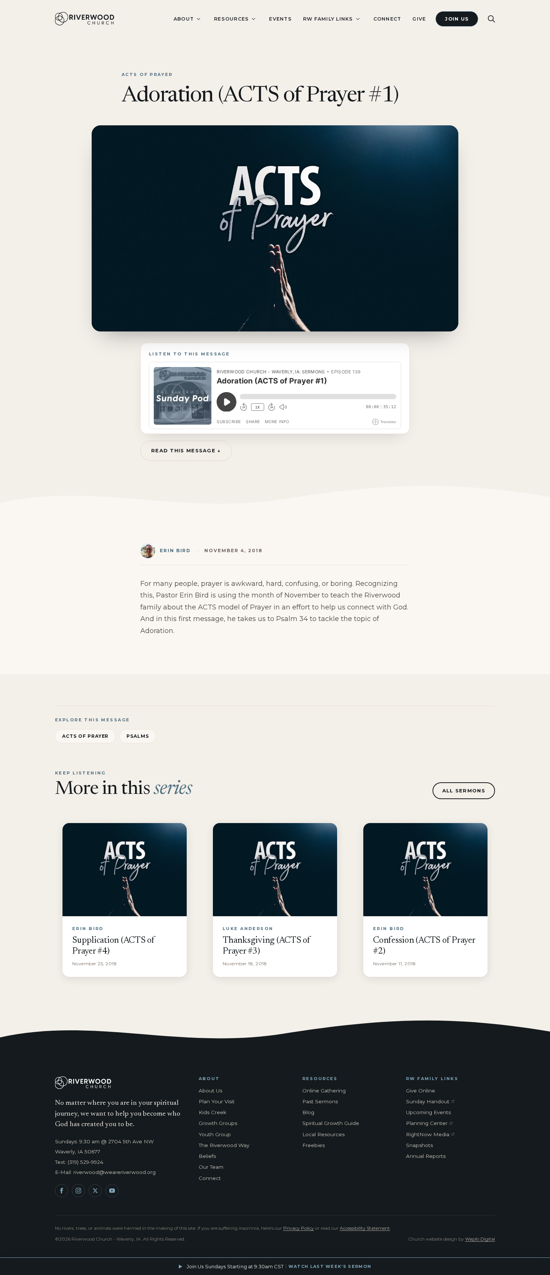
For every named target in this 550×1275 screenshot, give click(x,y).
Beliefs (207, 1156)
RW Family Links (328, 19)
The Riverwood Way (224, 1145)
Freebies (313, 1145)
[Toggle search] (491, 18)
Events (280, 19)
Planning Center (432, 1123)
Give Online (420, 1091)
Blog (308, 1112)
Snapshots (419, 1145)
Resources (231, 19)
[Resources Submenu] (253, 19)
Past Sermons (320, 1101)
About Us (210, 1091)
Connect (387, 19)
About (184, 19)
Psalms (137, 736)
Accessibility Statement (365, 1228)
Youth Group (215, 1134)
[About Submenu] (198, 19)
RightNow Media (432, 1134)
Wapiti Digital (480, 1239)
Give (419, 19)
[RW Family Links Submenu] (357, 19)
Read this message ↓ (186, 450)
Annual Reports (426, 1156)
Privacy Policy (298, 1228)
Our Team (211, 1167)
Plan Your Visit (217, 1101)
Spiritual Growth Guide (330, 1123)
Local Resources (323, 1134)
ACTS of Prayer (85, 736)
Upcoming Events (428, 1112)
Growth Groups (218, 1123)
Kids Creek (212, 1112)
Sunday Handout (432, 1101)
